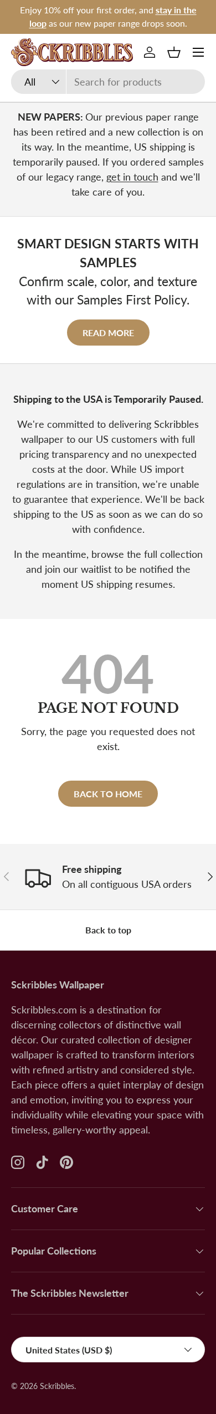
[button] (174, 52)
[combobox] (108, 81)
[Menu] (198, 52)
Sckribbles (57, 1386)
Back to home (108, 793)
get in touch (132, 177)
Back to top (108, 930)
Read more (108, 332)
